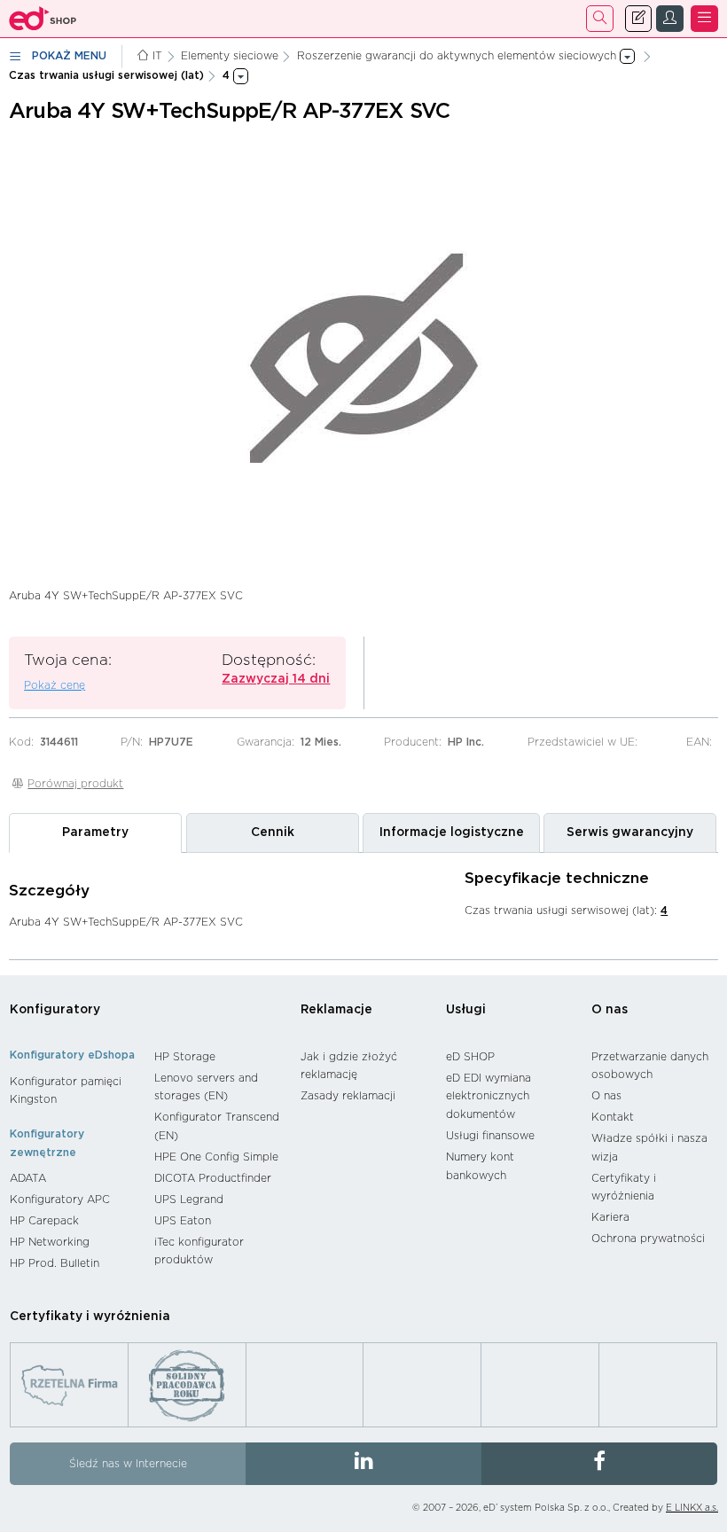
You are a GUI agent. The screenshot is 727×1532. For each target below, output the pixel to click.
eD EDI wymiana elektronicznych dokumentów (488, 1096)
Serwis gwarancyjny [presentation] (630, 832)
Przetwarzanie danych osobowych (649, 1066)
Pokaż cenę (54, 685)
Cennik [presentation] (272, 832)
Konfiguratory (55, 1010)
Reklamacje (336, 1010)
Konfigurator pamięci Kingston (65, 1091)
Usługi (466, 1010)
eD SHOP (470, 1056)
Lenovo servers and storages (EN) (206, 1087)
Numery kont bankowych (480, 1166)
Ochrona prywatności (648, 1238)
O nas (609, 1010)
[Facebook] (599, 1463)
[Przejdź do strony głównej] (43, 19)
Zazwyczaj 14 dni (276, 679)
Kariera (610, 1217)
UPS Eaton (182, 1220)
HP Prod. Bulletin (54, 1263)
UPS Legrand (188, 1199)
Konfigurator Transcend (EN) (216, 1126)
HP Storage (184, 1056)
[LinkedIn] (363, 1463)
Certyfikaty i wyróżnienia (623, 1187)
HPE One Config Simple (216, 1157)
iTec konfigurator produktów (199, 1251)
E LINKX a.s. (692, 1508)
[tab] (95, 832)
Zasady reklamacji (348, 1095)
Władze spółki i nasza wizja (649, 1147)
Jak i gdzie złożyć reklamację (349, 1066)
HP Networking (50, 1242)
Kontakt (612, 1117)
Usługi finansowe (490, 1135)
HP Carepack (44, 1220)
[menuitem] (73, 1091)
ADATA (28, 1178)
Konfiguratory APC (60, 1199)
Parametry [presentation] (95, 832)
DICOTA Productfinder (212, 1178)
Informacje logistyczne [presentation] (451, 832)
